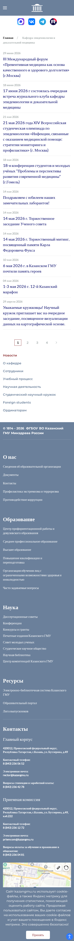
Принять (38, 935)
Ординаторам (15, 410)
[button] (5, 8)
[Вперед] (56, 342)
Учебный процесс (18, 379)
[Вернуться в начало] (37, 8)
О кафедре (12, 363)
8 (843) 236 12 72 (13, 827)
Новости (10, 355)
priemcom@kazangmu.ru (18, 839)
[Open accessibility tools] (69, 936)
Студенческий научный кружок (29, 394)
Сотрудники (13, 371)
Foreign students (17, 402)
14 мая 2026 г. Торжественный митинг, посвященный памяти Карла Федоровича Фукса (36, 244)
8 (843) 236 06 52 (13, 763)
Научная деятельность (22, 387)
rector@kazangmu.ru (16, 775)
